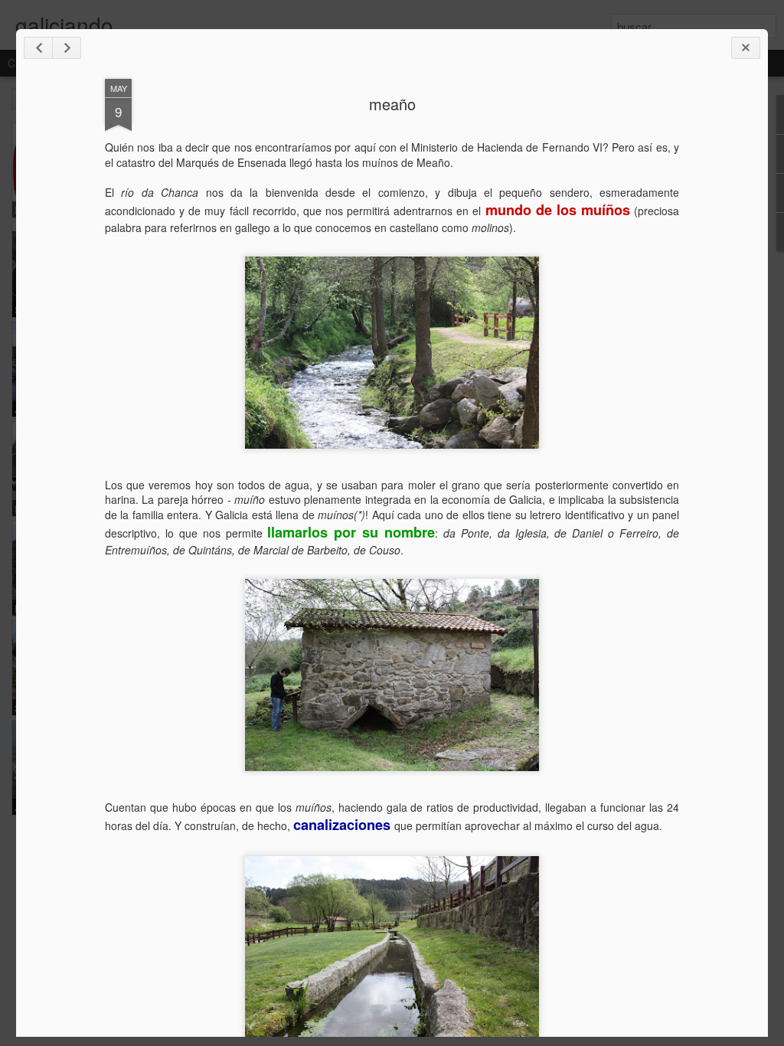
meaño (392, 104)
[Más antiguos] (66, 48)
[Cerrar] (745, 48)
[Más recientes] (38, 48)
